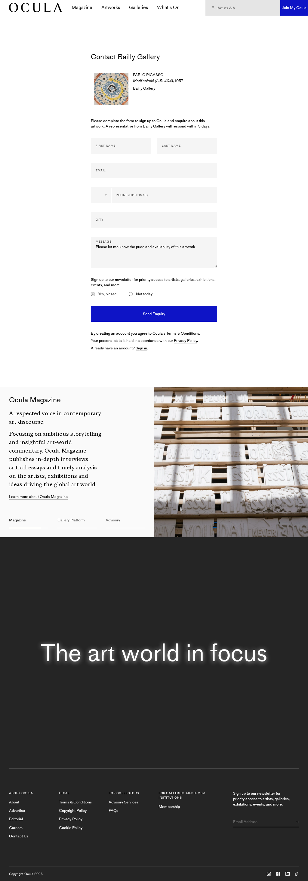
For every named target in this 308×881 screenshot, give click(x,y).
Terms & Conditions (182, 333)
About (14, 802)
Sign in (141, 348)
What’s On (168, 7)
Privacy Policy (185, 340)
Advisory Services (123, 802)
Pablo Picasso (148, 74)
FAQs (113, 810)
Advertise (17, 810)
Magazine (82, 7)
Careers (16, 827)
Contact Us (18, 836)
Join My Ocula (294, 7)
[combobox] (101, 195)
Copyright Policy (73, 810)
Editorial (16, 819)
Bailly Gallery (144, 88)
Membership (169, 806)
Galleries (138, 7)
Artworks (110, 7)
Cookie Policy (70, 827)
